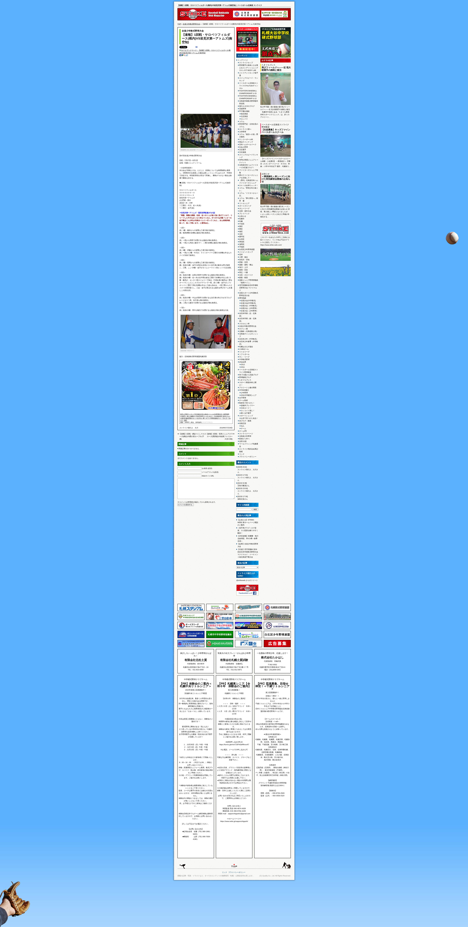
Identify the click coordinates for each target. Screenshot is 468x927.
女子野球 (242, 398)
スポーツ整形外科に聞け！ (247, 383)
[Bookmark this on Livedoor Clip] (187, 56)
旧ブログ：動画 (245, 421)
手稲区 (241, 247)
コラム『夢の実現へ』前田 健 (248, 199)
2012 (243, 364)
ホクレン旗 (243, 329)
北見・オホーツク (246, 275)
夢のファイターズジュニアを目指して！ (248, 176)
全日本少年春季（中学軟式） (248, 343)
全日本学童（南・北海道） (247, 319)
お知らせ (242, 216)
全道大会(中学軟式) (248, 303)
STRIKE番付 (244, 390)
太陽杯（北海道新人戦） (248, 331)
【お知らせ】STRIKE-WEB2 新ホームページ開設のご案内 (248, 522)
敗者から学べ (244, 439)
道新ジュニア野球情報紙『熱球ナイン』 (248, 281)
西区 (241, 229)
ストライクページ (246, 434)
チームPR (243, 431)
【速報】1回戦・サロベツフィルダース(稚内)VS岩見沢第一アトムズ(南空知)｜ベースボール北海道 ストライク (219, 5)
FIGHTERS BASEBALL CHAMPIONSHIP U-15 (248, 92)
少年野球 (244, 393)
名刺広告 (242, 423)
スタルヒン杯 (244, 324)
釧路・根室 (243, 278)
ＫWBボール (244, 349)
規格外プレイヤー (248, 405)
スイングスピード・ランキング (248, 79)
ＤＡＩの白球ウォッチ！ (248, 185)
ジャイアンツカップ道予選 (248, 74)
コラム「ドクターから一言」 (248, 194)
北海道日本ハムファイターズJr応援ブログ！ (248, 166)
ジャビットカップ (246, 252)
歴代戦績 (242, 298)
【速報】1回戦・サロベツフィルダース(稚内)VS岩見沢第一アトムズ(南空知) (207, 38)
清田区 (241, 244)
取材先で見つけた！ (247, 403)
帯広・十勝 (243, 272)
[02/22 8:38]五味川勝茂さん (243, 484)
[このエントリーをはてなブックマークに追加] (196, 47)
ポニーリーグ (244, 208)
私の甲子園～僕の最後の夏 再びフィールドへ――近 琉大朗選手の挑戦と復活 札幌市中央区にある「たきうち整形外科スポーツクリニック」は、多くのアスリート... (275, 112)
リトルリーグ (244, 352)
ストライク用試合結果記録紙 (248, 450)
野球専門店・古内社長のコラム (248, 125)
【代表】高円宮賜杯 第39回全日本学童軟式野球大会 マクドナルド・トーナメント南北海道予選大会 (248, 553)
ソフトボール (244, 354)
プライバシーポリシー (247, 457)
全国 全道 (243, 441)
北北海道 (244, 116)
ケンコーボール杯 (246, 139)
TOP (179, 24)
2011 (243, 367)
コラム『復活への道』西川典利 (248, 135)
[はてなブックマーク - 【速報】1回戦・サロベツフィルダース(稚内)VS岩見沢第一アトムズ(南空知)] (205, 53)
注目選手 (242, 150)
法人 (242, 426)
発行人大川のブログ (247, 106)
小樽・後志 (243, 257)
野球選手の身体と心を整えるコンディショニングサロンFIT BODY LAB (248, 67)
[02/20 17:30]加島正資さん (243, 497)
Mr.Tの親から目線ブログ (248, 375)
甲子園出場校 (244, 111)
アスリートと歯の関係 (247, 388)
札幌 (241, 221)
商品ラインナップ (246, 142)
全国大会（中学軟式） (249, 306)
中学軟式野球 (244, 359)
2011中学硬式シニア (249, 395)
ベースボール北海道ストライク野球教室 (248, 371)
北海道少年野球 (245, 436)
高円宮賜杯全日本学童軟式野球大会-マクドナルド (248, 287)
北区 (241, 234)
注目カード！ (246, 408)
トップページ (243, 60)
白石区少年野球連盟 (247, 249)
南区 (241, 231)
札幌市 (241, 219)
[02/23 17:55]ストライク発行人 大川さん (248, 477)
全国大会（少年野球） (249, 308)
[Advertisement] (203, 85)
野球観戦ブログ (245, 377)
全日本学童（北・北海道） (247, 314)
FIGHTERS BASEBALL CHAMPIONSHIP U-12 (248, 97)
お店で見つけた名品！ (249, 418)
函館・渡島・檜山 (246, 265)
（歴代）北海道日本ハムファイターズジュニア (248, 181)
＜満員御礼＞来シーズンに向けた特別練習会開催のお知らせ (276, 179)
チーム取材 (243, 400)
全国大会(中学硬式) (248, 301)
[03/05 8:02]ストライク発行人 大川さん (248, 469)
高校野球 (242, 109)
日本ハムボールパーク (247, 144)
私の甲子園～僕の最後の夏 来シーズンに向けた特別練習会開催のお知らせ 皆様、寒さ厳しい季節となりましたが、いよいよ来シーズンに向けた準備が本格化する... (275, 212)
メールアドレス (210, 472)
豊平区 (241, 237)
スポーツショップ (246, 416)
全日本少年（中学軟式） (248, 339)
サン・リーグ (244, 357)
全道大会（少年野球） (249, 311)
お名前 (207, 468)
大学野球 (242, 132)
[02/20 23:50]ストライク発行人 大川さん (248, 491)
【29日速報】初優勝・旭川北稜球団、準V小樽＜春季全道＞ (248, 538)
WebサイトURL (208, 476)
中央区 (241, 224)
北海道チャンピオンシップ (248, 335)
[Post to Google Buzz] (183, 56)
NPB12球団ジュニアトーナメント (248, 161)
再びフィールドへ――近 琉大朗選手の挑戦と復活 (276, 68)
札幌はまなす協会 (246, 347)
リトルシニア (244, 203)
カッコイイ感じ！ (248, 411)
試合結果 (242, 362)
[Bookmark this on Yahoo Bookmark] (185, 56)
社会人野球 (243, 147)
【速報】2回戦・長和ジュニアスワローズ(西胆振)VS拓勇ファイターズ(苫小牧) (219, 436)
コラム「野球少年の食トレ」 (248, 189)
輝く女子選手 (246, 413)
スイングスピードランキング (248, 156)
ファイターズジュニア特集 (248, 171)
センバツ (244, 119)
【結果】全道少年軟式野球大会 (248, 545)
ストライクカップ (246, 63)
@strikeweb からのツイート (247, 580)
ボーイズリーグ (245, 206)
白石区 (241, 239)
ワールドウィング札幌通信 (248, 445)
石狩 (241, 254)
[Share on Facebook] (180, 56)
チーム (243, 428)
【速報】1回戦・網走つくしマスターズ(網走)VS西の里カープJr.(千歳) (192, 436)
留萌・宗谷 (243, 270)
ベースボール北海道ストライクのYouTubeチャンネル (248, 85)
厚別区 (241, 242)
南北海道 (244, 114)
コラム (241, 121)
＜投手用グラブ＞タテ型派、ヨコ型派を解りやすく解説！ (248, 530)
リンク (241, 454)
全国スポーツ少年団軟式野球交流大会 (248, 294)
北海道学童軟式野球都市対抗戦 (248, 102)
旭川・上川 (243, 267)
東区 (241, 226)
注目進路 (242, 152)
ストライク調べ (245, 129)
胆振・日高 (243, 262)
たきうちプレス (245, 380)
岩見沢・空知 (244, 260)
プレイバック (244, 214)
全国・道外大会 (245, 211)
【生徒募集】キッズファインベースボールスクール (276, 130)
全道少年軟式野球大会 (191, 24)
